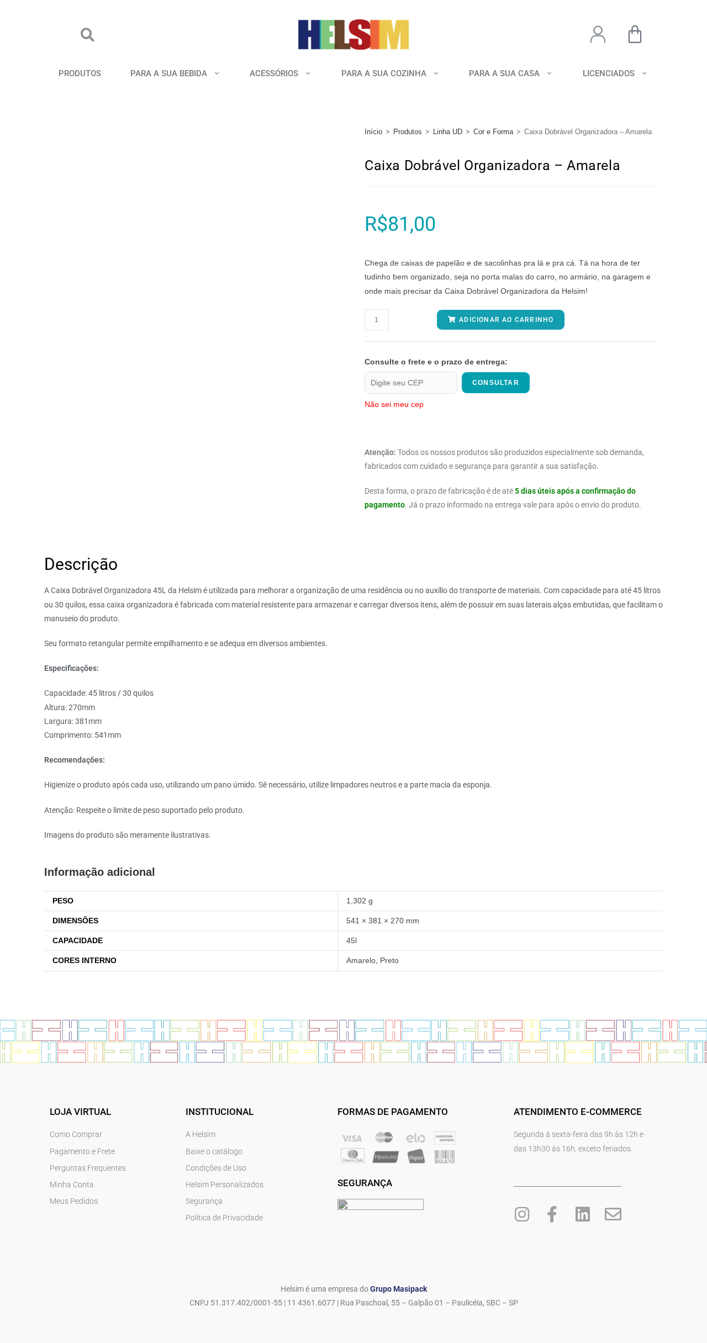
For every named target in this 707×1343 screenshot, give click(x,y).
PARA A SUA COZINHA (383, 73)
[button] (87, 34)
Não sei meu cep (394, 404)
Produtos (407, 132)
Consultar (495, 383)
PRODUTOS (80, 73)
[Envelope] (613, 1214)
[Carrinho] (635, 34)
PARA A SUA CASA (504, 73)
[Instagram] (522, 1214)
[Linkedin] (582, 1214)
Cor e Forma (493, 132)
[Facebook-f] (552, 1214)
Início (373, 132)
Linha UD (447, 132)
